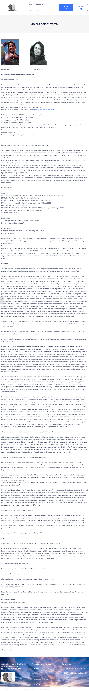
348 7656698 (66, 7)
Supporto (39, 4)
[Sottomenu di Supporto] (43, 4)
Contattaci (81, 6)
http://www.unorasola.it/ (45, 110)
